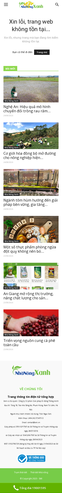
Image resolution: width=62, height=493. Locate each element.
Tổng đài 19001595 (32, 488)
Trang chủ (42, 52)
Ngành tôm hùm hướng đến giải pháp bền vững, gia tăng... (30, 202)
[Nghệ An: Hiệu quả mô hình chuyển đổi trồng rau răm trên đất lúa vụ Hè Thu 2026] (31, 89)
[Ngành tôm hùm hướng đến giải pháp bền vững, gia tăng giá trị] (31, 182)
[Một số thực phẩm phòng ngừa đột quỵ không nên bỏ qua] (31, 229)
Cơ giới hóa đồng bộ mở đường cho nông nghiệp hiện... (29, 155)
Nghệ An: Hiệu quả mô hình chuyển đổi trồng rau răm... (27, 108)
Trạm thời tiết (20, 472)
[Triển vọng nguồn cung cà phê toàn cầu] (31, 322)
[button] (57, 4)
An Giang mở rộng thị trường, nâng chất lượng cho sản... (28, 295)
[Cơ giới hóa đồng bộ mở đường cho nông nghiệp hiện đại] (31, 135)
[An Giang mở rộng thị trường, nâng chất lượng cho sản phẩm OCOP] (31, 276)
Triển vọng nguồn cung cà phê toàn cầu (29, 342)
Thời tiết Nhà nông (39, 472)
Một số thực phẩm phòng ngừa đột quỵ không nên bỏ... (29, 249)
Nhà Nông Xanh (11, 101)
